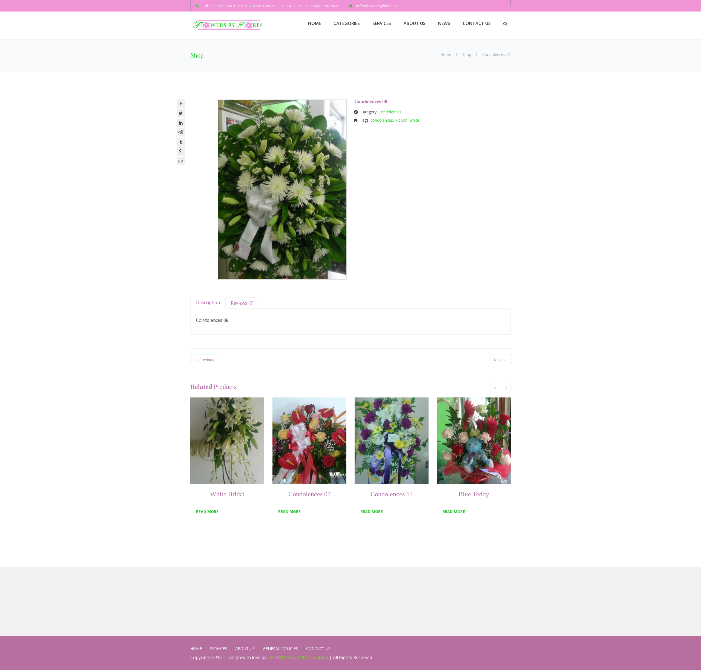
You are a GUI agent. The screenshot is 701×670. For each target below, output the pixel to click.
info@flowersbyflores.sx (376, 5)
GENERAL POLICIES (280, 648)
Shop (466, 54)
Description (208, 302)
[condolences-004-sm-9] (282, 189)
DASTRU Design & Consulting (298, 657)
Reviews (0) (242, 303)
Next (498, 359)
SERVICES (381, 23)
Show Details (216, 470)
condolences (381, 120)
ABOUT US (415, 23)
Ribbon (401, 120)
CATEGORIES (347, 23)
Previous (206, 359)
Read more (207, 511)
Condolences (389, 111)
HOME (314, 23)
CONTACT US (477, 23)
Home (446, 54)
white (414, 120)
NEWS (444, 23)
